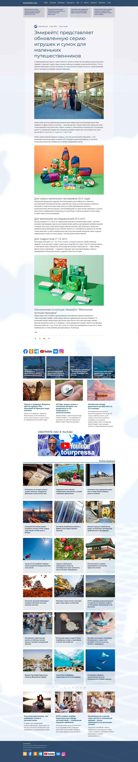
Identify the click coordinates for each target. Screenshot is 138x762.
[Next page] (81, 687)
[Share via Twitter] (40, 338)
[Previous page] (57, 687)
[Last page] (84, 687)
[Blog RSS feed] (25, 754)
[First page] (53, 687)
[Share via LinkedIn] (44, 338)
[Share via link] (49, 338)
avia (36, 332)
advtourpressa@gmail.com (40, 745)
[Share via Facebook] (35, 338)
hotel (26, 366)
